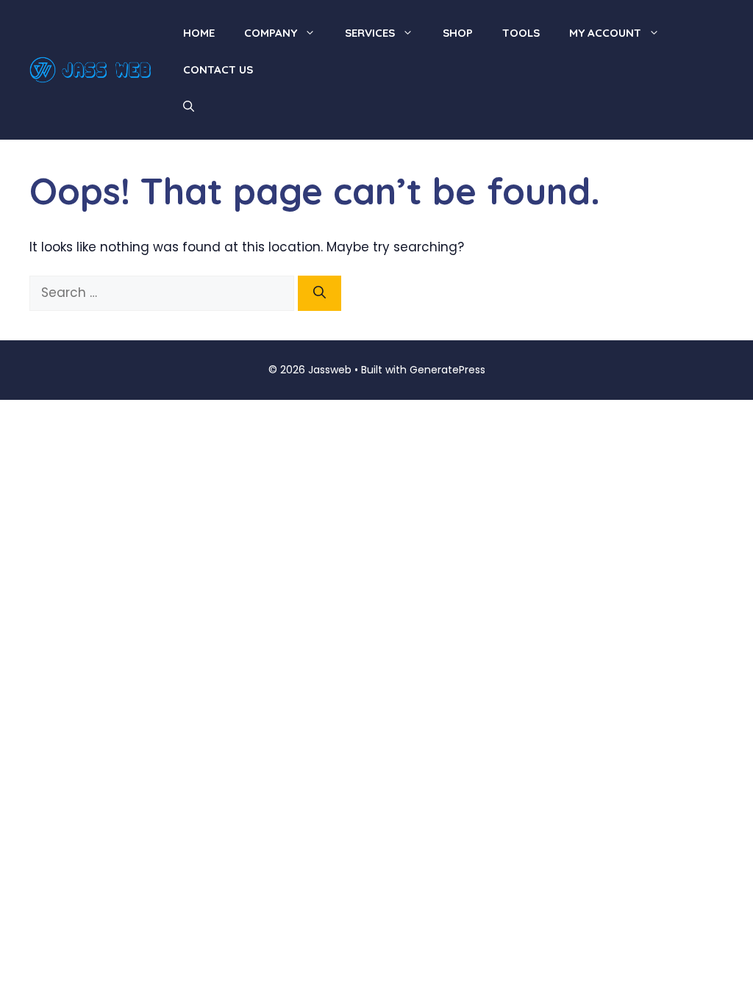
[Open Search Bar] (188, 106)
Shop (458, 33)
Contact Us (218, 69)
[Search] (319, 293)
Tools (521, 33)
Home (199, 33)
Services (370, 33)
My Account (605, 33)
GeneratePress (447, 369)
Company (270, 33)
